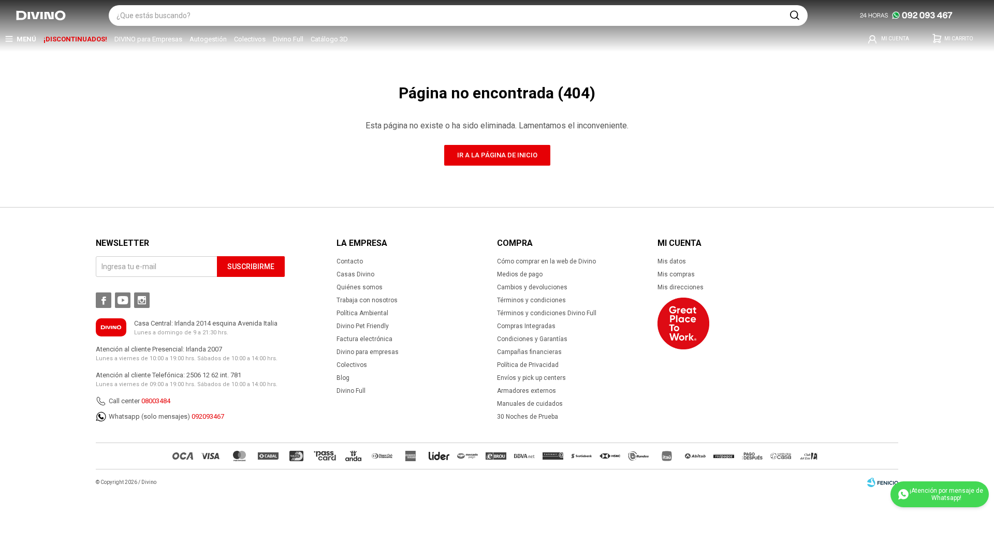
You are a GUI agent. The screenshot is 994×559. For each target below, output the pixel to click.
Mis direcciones (680, 287)
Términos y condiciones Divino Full (546, 313)
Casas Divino (355, 274)
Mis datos (671, 261)
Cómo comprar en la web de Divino (546, 261)
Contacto (350, 261)
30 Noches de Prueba (527, 416)
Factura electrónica (364, 339)
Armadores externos (526, 390)
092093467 (208, 416)
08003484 (155, 401)
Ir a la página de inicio (497, 155)
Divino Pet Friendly (363, 326)
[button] (795, 15)
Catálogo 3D (329, 39)
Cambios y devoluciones (532, 287)
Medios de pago (520, 274)
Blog (343, 377)
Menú (26, 39)
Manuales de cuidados (530, 403)
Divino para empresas (368, 352)
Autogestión (208, 39)
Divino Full (288, 39)
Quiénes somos (360, 287)
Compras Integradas (526, 326)
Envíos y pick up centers (531, 377)
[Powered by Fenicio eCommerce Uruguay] (882, 482)
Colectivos (250, 39)
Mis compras (676, 274)
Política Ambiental (362, 313)
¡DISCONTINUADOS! (75, 39)
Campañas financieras (529, 352)
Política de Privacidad (528, 365)
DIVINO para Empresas (148, 39)
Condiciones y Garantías (532, 339)
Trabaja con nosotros (367, 300)
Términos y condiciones (531, 300)
